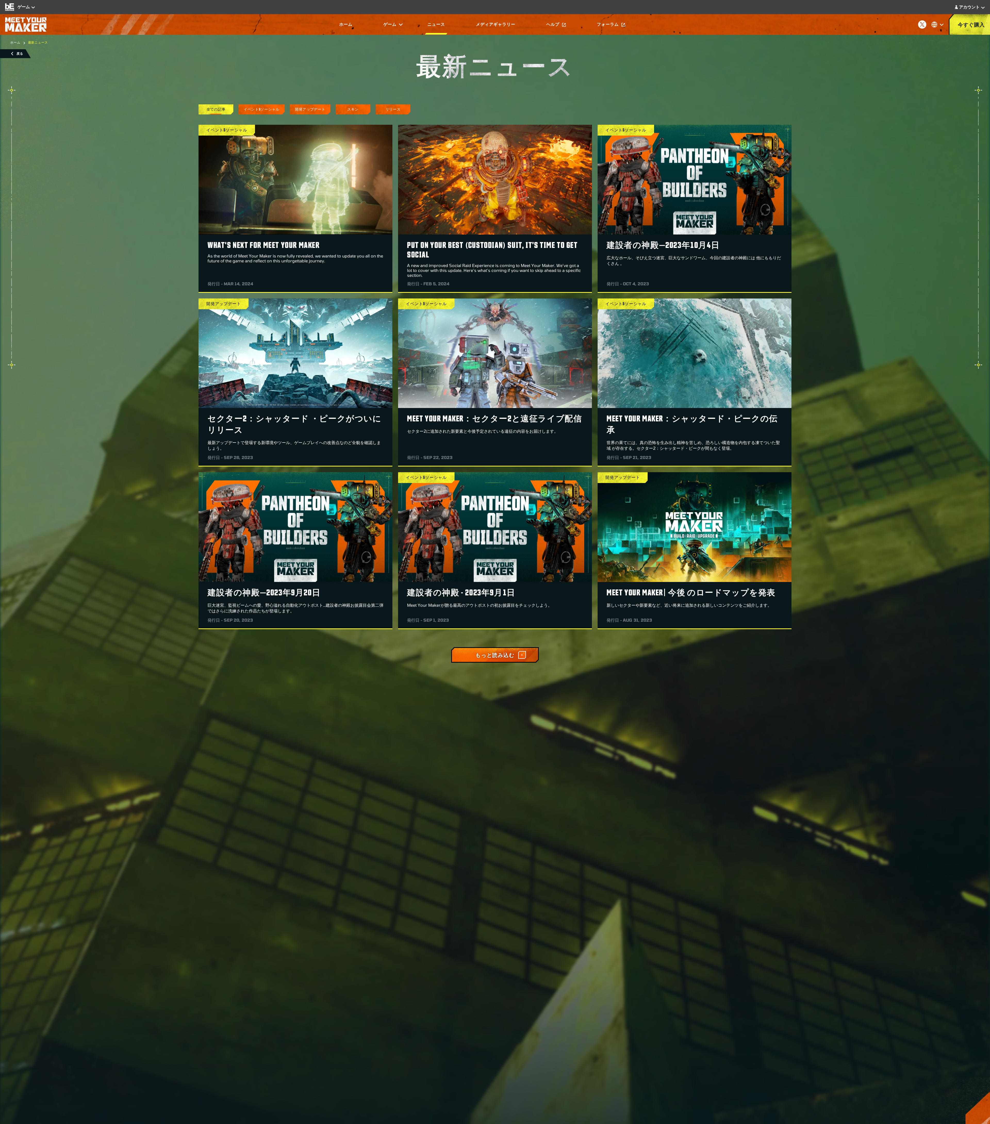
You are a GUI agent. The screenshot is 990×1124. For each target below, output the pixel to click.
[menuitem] (345, 24)
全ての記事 (216, 109)
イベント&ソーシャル (261, 109)
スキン (353, 109)
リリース (393, 109)
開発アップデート (310, 109)
